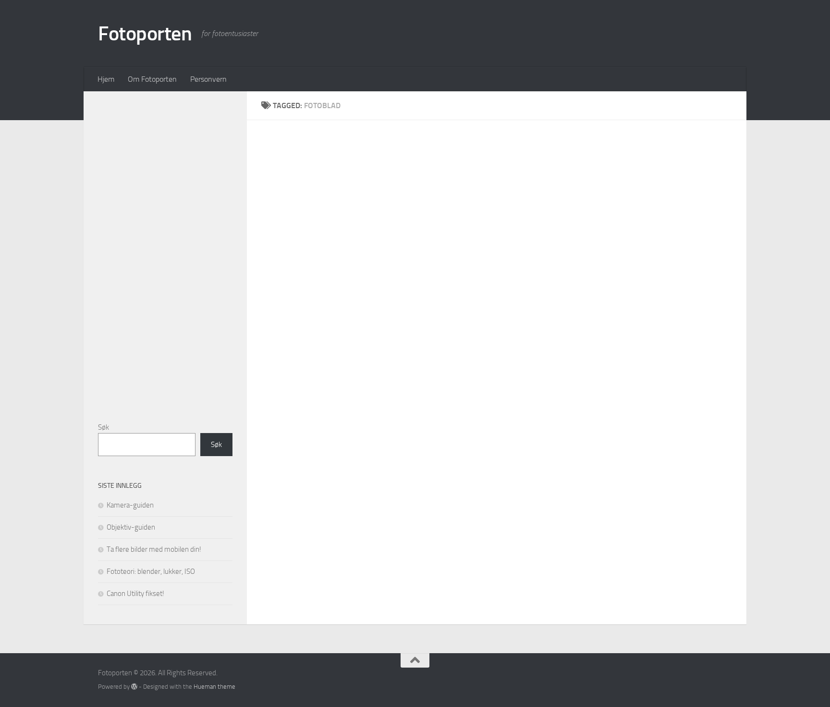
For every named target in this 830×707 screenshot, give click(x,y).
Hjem (106, 79)
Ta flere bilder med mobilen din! (154, 549)
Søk (103, 427)
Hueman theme (214, 686)
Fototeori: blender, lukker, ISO (151, 571)
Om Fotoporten (152, 79)
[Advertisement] (170, 250)
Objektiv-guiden (131, 527)
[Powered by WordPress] (134, 686)
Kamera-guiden (130, 505)
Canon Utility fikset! (135, 593)
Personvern (208, 79)
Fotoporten (145, 34)
